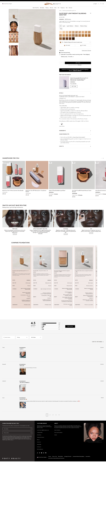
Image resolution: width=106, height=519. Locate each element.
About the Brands (57, 430)
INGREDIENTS (62, 130)
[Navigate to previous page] (4, 415)
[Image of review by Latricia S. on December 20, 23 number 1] (23, 388)
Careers (55, 434)
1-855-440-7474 (39, 432)
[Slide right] (103, 158)
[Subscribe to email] (31, 429)
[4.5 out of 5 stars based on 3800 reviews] (61, 19)
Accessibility (88, 456)
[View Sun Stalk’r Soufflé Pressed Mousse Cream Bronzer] (83, 175)
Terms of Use (54, 456)
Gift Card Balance (40, 449)
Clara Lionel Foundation (58, 432)
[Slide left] (101, 158)
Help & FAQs (39, 444)
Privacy (49, 456)
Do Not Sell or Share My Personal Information (56, 458)
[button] (37, 32)
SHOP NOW (40, 233)
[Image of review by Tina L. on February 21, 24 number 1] (23, 355)
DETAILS (61, 93)
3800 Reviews (68, 19)
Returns (38, 439)
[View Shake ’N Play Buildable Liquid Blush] (60, 175)
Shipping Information (40, 437)
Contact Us (39, 442)
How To (61, 146)
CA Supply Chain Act (67, 456)
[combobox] (22, 337)
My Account (39, 446)
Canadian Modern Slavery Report (78, 456)
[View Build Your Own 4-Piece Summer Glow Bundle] (13, 175)
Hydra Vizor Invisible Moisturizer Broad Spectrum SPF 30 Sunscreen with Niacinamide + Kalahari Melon (79, 79)
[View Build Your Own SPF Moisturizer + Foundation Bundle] (37, 175)
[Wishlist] (100, 3)
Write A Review (70, 326)
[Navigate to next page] (102, 415)
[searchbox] (9, 337)
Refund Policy (60, 456)
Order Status (39, 434)
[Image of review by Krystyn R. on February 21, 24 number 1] (23, 372)
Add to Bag (74, 86)
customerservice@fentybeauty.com (43, 430)
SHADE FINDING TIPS (64, 134)
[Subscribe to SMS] (31, 433)
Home (60, 10)
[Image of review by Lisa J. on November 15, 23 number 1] (23, 405)
